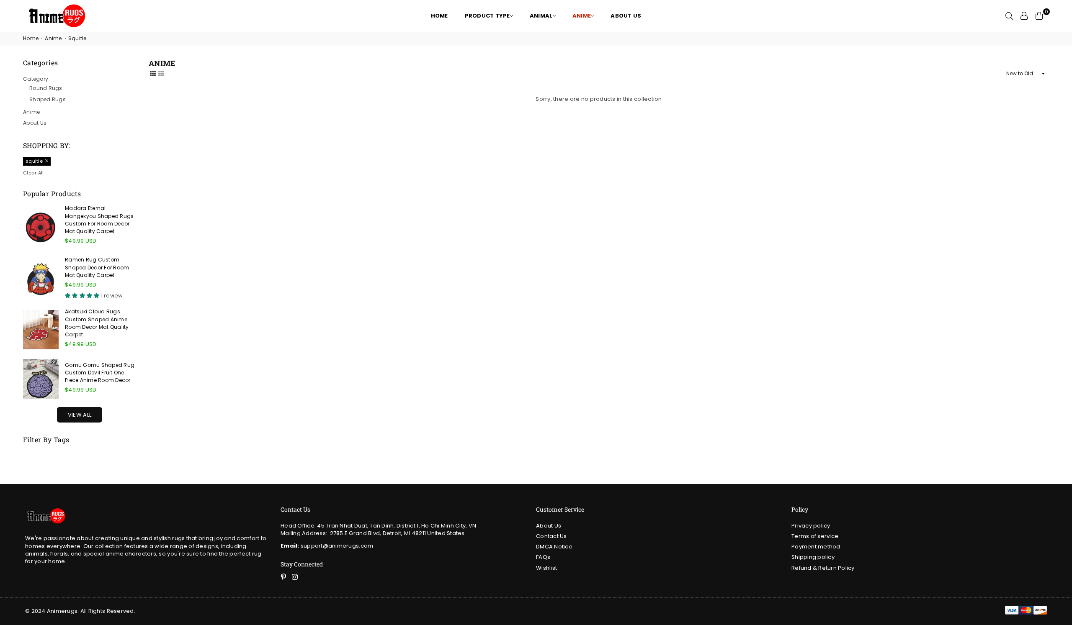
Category (35, 78)
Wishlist (546, 568)
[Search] (1009, 16)
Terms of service (814, 536)
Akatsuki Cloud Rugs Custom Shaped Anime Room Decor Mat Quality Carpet (97, 323)
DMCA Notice (554, 547)
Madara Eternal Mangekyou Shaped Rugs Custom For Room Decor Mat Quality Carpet (99, 220)
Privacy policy (810, 526)
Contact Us (551, 536)
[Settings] (1024, 16)
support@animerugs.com (327, 546)
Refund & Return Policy (823, 568)
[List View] (161, 73)
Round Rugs (45, 88)
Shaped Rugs (47, 99)
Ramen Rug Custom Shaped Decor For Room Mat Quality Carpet (97, 267)
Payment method (815, 547)
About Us (34, 122)
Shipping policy (813, 557)
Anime (53, 38)
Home (31, 38)
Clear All (33, 173)
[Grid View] (153, 73)
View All (79, 415)
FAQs (543, 557)
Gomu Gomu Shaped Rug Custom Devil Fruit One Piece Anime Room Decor (99, 372)
